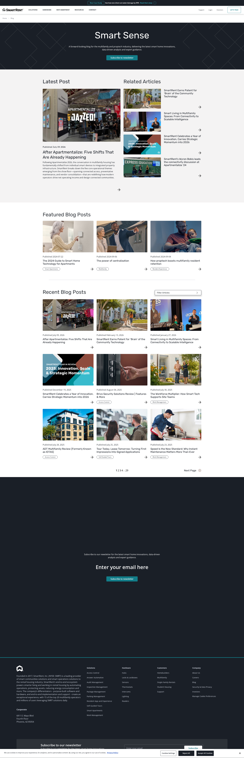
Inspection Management (97, 687)
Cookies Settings (168, 753)
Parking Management (96, 696)
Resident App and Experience (99, 701)
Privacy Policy (112, 753)
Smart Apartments (94, 710)
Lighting (125, 696)
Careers (195, 677)
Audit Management (95, 682)
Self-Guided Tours (94, 706)
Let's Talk (234, 10)
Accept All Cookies (205, 753)
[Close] (240, 753)
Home (5, 18)
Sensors (125, 682)
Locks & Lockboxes (130, 677)
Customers (162, 668)
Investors (196, 691)
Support (160, 691)
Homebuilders (163, 673)
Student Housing (164, 687)
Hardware (126, 668)
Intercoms (126, 691)
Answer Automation (95, 677)
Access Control (93, 673)
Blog (12, 18)
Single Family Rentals (166, 682)
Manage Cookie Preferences (204, 696)
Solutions (91, 668)
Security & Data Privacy (202, 687)
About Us (196, 673)
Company (196, 668)
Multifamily (162, 677)
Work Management (95, 715)
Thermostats (127, 687)
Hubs (124, 673)
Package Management (96, 691)
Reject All (186, 753)
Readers (125, 701)
